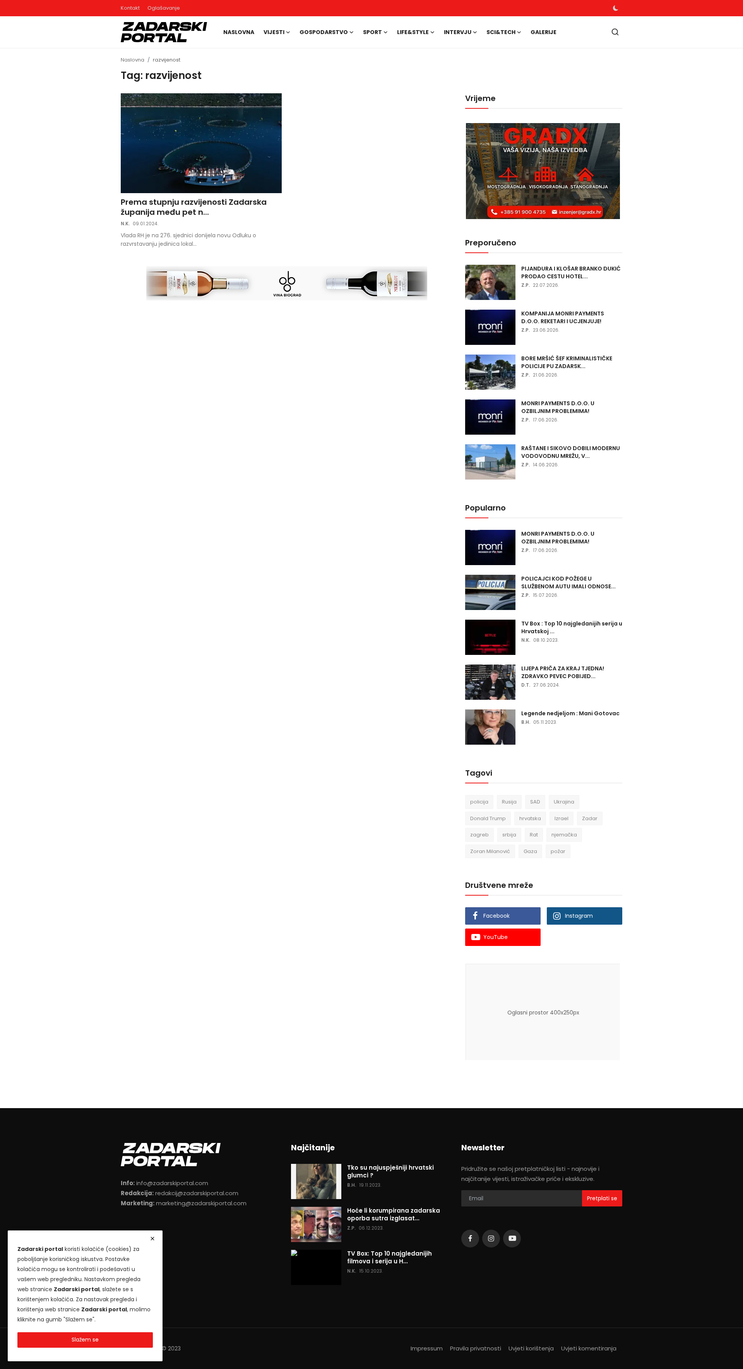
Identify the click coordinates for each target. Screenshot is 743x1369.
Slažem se (85, 1339)
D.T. (525, 685)
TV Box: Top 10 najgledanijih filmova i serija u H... (389, 1257)
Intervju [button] (457, 32)
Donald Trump (488, 818)
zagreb (479, 834)
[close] (152, 1238)
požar (558, 851)
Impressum (427, 1348)
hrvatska (530, 818)
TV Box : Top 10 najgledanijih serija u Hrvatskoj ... (571, 627)
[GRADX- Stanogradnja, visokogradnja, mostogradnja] (543, 171)
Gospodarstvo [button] (324, 32)
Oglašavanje (163, 8)
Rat (534, 834)
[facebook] (470, 1238)
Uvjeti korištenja (531, 1348)
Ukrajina (564, 801)
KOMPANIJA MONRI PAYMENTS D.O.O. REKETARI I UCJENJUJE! (562, 317)
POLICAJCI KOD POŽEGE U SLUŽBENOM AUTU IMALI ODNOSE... (568, 582)
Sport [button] (372, 32)
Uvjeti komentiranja (588, 1348)
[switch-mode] (615, 8)
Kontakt (130, 8)
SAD (535, 801)
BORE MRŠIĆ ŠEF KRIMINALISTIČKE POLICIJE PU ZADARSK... (566, 362)
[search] (615, 32)
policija (479, 801)
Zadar (589, 818)
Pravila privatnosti (475, 1348)
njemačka (564, 834)
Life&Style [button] (413, 32)
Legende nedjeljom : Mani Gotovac (570, 713)
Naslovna (238, 32)
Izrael (561, 818)
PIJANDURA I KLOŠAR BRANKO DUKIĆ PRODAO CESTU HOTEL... (571, 272)
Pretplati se (602, 1198)
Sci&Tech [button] (500, 32)
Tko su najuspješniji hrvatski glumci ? (390, 1171)
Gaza (530, 851)
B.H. (525, 722)
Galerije (543, 32)
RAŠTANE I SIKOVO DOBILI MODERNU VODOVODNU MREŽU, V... (570, 452)
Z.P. (525, 285)
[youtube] (512, 1238)
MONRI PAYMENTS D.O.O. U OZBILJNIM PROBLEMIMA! (557, 407)
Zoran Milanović (490, 851)
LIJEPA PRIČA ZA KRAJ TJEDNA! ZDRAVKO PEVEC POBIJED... (562, 672)
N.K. (125, 223)
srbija (509, 834)
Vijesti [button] (274, 32)
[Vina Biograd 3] (287, 283)
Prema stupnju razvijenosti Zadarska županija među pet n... (194, 207)
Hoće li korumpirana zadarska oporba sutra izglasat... (393, 1214)
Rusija (509, 801)
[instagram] (491, 1238)
